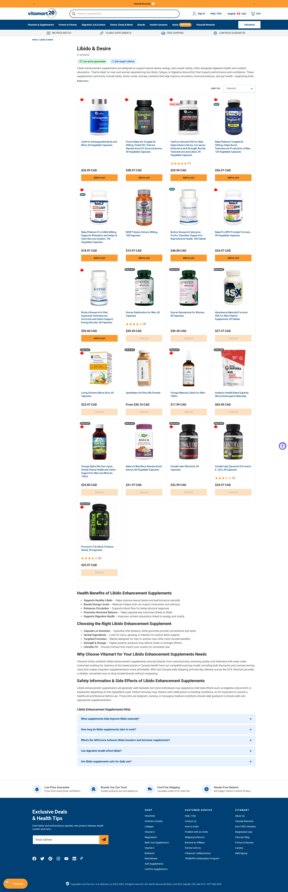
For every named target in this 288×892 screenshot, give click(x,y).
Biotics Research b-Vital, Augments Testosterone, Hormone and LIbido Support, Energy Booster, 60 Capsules (97, 317)
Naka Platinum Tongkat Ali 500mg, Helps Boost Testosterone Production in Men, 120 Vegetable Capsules (232, 146)
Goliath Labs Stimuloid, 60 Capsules (184, 468)
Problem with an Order (196, 832)
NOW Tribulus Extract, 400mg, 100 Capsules (142, 234)
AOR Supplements (154, 863)
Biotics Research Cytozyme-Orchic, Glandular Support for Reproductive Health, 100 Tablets (188, 235)
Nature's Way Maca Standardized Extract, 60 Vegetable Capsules (144, 468)
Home (35, 40)
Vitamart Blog (242, 837)
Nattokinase (151, 858)
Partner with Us (193, 848)
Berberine (149, 853)
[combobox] (125, 14)
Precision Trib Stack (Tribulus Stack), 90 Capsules (97, 548)
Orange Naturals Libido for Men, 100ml (187, 394)
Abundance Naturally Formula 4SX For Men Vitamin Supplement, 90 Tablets (231, 315)
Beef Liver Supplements (157, 842)
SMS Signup (241, 853)
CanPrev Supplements (156, 869)
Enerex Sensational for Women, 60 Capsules (187, 314)
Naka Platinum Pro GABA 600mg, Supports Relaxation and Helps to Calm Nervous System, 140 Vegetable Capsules (99, 237)
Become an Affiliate (195, 842)
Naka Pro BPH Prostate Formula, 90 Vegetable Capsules (232, 234)
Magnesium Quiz (243, 832)
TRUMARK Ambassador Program (202, 858)
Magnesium (151, 837)
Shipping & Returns (194, 837)
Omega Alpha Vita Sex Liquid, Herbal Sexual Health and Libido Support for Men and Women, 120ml (98, 471)
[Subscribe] (103, 839)
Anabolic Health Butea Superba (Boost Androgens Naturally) (231, 394)
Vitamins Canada (153, 821)
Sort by (215, 88)
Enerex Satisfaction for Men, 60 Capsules (143, 314)
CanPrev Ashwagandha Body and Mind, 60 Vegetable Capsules (99, 143)
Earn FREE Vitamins (245, 826)
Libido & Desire (46, 40)
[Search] (74, 13)
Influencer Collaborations (198, 853)
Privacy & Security (244, 842)
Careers (239, 848)
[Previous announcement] (34, 4)
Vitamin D (150, 832)
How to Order (192, 826)
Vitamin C (150, 848)
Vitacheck (150, 816)
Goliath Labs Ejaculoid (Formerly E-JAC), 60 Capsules (233, 468)
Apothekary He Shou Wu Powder (143, 392)
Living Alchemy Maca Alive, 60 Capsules (97, 394)
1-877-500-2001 (213, 884)
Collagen (149, 826)
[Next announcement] (254, 4)
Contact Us (190, 821)
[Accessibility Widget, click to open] (282, 446)
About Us (240, 816)
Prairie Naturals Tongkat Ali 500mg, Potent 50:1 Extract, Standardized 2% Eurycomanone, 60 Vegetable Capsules (144, 146)
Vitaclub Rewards (244, 821)
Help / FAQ (216, 13)
